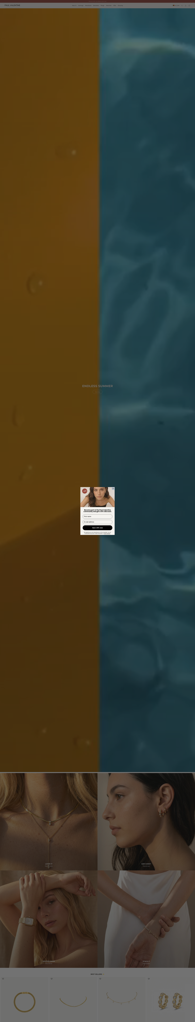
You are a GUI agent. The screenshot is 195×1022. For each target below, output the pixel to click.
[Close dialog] (113, 488)
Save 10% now (97, 528)
